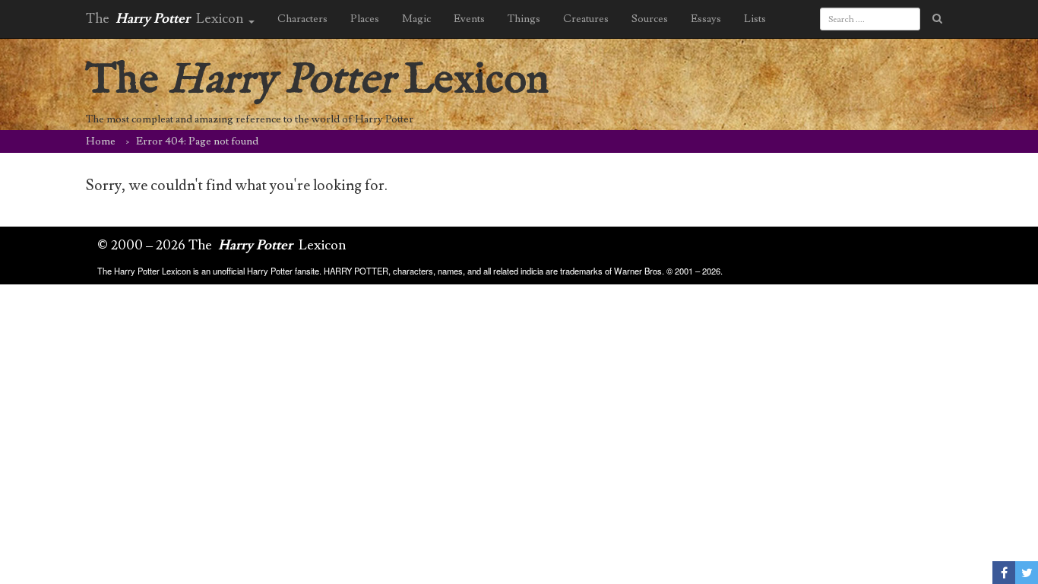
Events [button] (469, 19)
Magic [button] (416, 19)
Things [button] (524, 19)
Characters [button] (302, 19)
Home (101, 141)
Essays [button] (706, 19)
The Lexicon (317, 80)
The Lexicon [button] (166, 18)
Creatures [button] (586, 19)
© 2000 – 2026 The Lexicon (222, 245)
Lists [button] (755, 19)
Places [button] (364, 19)
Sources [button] (649, 19)
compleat (152, 119)
